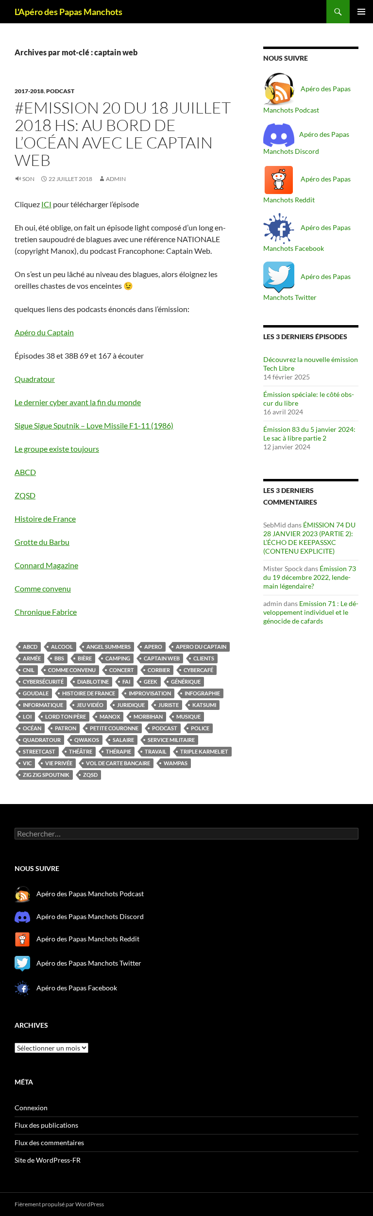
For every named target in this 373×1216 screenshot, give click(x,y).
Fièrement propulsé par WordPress (59, 1204)
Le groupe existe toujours (57, 448)
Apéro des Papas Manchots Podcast (90, 893)
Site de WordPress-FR (48, 1160)
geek (150, 681)
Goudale (36, 693)
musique (188, 716)
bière (85, 658)
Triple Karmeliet (204, 751)
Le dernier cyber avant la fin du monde (78, 402)
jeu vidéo (90, 705)
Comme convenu (43, 588)
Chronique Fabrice (46, 611)
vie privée (58, 763)
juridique (131, 705)
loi (27, 716)
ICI (46, 204)
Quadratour (35, 378)
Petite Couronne (114, 728)
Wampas (175, 763)
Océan (32, 728)
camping (117, 658)
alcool (62, 646)
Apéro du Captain (44, 332)
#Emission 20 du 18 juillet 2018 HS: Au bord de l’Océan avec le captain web (123, 134)
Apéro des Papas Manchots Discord (90, 916)
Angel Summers (108, 646)
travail (156, 751)
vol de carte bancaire (118, 763)
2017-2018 (29, 91)
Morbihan (148, 716)
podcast (60, 91)
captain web (162, 658)
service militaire (171, 740)
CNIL (28, 670)
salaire (123, 740)
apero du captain (201, 646)
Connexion (31, 1107)
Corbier (159, 670)
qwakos (86, 740)
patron (65, 728)
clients (203, 658)
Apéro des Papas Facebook (76, 987)
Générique (186, 681)
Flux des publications (46, 1125)
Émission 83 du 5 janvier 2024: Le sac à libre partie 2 (309, 433)
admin (116, 178)
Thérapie (118, 751)
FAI (126, 681)
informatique (43, 705)
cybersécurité (43, 681)
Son (28, 178)
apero (153, 646)
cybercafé (198, 670)
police (200, 728)
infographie (202, 693)
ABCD (25, 472)
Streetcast (39, 751)
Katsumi (204, 705)
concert (121, 670)
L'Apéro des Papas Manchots (68, 11)
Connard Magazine (46, 565)
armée (32, 658)
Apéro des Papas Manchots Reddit (87, 939)
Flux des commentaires (49, 1142)
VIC (27, 763)
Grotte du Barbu (42, 541)
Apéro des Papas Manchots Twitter (88, 963)
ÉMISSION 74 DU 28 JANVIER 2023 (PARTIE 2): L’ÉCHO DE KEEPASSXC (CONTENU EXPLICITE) (309, 538)
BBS (59, 658)
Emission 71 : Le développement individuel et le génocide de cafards (310, 612)
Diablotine (93, 681)
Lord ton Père (65, 716)
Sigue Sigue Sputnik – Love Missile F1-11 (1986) (94, 425)
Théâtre (80, 751)
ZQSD (25, 495)
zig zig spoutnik (46, 775)
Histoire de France (45, 518)
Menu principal (361, 11)
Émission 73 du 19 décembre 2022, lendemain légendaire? (309, 577)
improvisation (150, 693)
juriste (168, 705)
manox (110, 716)
